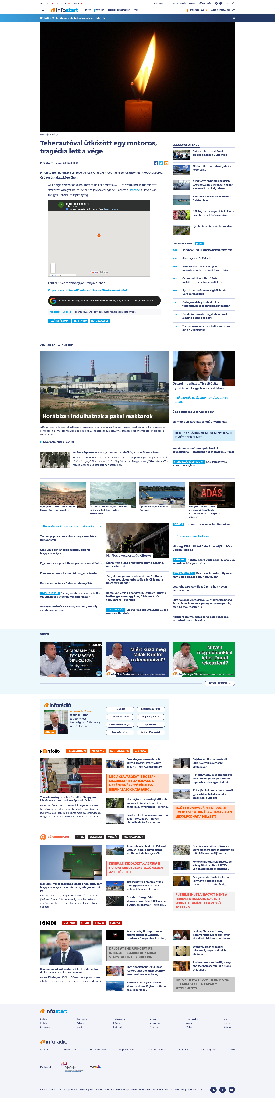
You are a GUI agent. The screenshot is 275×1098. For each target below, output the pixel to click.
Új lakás (140, 751)
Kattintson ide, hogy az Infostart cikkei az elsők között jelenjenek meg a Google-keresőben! (106, 301)
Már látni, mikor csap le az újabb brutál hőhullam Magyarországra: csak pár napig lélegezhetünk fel (71, 887)
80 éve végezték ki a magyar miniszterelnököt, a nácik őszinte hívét (116, 452)
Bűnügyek (155, 1023)
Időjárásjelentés (126, 1049)
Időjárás (227, 1027)
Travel (99, 923)
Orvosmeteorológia (156, 1049)
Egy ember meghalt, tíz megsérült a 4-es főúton (71, 563)
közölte (135, 190)
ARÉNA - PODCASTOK (220, 10)
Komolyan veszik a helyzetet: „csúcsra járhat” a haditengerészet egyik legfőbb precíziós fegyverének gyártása (136, 597)
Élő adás (120, 709)
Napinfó (154, 1027)
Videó (189, 1027)
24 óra (88, 10)
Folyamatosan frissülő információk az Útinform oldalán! (87, 290)
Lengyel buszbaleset (119, 10)
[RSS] (213, 1090)
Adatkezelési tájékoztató (124, 1090)
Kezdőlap (55, 312)
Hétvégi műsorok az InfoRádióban (208, 524)
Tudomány (82, 1019)
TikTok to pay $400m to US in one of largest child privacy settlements (202, 984)
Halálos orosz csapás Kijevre (128, 556)
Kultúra (80, 1023)
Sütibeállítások (194, 1090)
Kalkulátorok (133, 837)
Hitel (80, 837)
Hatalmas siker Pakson (192, 536)
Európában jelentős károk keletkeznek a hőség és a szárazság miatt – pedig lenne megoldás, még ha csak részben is (202, 604)
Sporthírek (184, 1049)
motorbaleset (99, 321)
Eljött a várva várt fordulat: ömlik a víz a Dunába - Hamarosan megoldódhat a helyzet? (203, 812)
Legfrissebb (192, 1019)
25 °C (232, 3)
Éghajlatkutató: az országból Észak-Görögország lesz (57, 508)
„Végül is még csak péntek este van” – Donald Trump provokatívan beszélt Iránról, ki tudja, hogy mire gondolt (135, 580)
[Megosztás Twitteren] (161, 163)
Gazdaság (45, 1027)
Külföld (43, 1023)
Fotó (225, 1019)
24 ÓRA (199, 244)
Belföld (67, 312)
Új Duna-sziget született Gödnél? (154, 508)
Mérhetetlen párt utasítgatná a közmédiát (200, 421)
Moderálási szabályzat (151, 1090)
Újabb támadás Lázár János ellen (193, 412)
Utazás (113, 837)
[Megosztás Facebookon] (155, 163)
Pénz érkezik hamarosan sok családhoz (72, 526)
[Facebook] (222, 1090)
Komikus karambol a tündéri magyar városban (69, 573)
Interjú (116, 1023)
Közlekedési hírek (98, 1049)
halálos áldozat (60, 321)
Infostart (46, 163)
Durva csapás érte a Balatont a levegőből (66, 583)
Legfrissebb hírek (69, 1049)
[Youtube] (232, 1090)
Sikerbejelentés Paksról (58, 442)
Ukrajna (99, 10)
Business (70, 923)
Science (115, 923)
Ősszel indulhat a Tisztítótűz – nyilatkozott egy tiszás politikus (198, 386)
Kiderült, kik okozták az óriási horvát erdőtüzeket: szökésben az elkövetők (136, 868)
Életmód (117, 1027)
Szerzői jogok (172, 1090)
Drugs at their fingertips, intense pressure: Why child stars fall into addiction (132, 953)
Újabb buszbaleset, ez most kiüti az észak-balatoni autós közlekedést (109, 510)
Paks (136, 10)
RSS (183, 1090)
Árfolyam (98, 751)
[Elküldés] (166, 163)
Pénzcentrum (76, 751)
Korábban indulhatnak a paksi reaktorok (80, 18)
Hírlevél (226, 1023)
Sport (85, 923)
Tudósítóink (119, 1019)
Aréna (232, 1049)
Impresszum (102, 1090)
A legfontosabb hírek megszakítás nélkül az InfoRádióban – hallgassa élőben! (204, 512)
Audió (189, 1023)
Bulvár (153, 1019)
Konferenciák (119, 751)
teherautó (80, 321)
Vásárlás (95, 837)
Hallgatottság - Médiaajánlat (78, 1090)
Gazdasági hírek (208, 1049)
